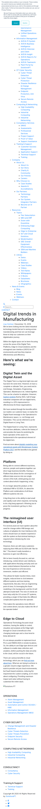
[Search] (4, 304)
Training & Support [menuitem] (24, 144)
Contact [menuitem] (15, 300)
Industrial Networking (16, 757)
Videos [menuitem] (23, 268)
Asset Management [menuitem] (16, 702)
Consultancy (13, 771)
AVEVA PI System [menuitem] (28, 41)
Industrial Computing (16, 755)
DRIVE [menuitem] (23, 125)
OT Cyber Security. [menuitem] (24, 70)
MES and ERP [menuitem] (26, 218)
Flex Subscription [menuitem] (28, 215)
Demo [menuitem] (23, 257)
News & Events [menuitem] (18, 286)
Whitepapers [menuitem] (26, 273)
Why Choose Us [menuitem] (23, 181)
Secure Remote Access (17, 739)
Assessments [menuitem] (26, 128)
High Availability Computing (19, 752)
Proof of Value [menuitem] (27, 139)
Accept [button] (16, 23)
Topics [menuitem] (19, 212)
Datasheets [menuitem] (25, 278)
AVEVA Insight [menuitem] (26, 54)
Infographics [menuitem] (26, 284)
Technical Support (15, 786)
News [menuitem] (18, 292)
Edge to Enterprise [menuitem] (28, 231)
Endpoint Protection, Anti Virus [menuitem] (27, 94)
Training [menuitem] (24, 157)
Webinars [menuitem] (24, 263)
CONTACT (6, 310)
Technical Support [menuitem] (28, 154)
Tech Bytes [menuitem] (25, 271)
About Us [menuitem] (20, 162)
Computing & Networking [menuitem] (26, 104)
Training (11, 789)
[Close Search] (3, 307)
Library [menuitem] (19, 255)
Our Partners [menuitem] (21, 191)
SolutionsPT (11, 796)
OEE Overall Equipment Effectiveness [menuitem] (26, 244)
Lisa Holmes (8, 324)
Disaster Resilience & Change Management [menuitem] (28, 86)
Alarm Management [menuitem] (16, 699)
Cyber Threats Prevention (18, 734)
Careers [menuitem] (24, 178)
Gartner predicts (9, 397)
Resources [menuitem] (16, 210)
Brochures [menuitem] (25, 281)
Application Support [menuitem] (29, 152)
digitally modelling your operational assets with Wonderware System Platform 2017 (20, 447)
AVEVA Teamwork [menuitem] (28, 62)
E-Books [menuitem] (24, 276)
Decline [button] (25, 23)
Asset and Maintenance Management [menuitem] (26, 28)
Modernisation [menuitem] (27, 239)
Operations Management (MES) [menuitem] (21, 713)
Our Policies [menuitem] (26, 176)
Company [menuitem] (16, 160)
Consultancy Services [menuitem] (25, 123)
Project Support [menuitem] (27, 136)
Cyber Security (14, 773)
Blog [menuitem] (18, 289)
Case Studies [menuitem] (26, 183)
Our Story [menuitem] (25, 168)
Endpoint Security (15, 736)
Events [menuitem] (23, 260)
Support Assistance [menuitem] (29, 141)
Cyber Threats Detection (18, 731)
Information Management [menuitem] (26, 38)
